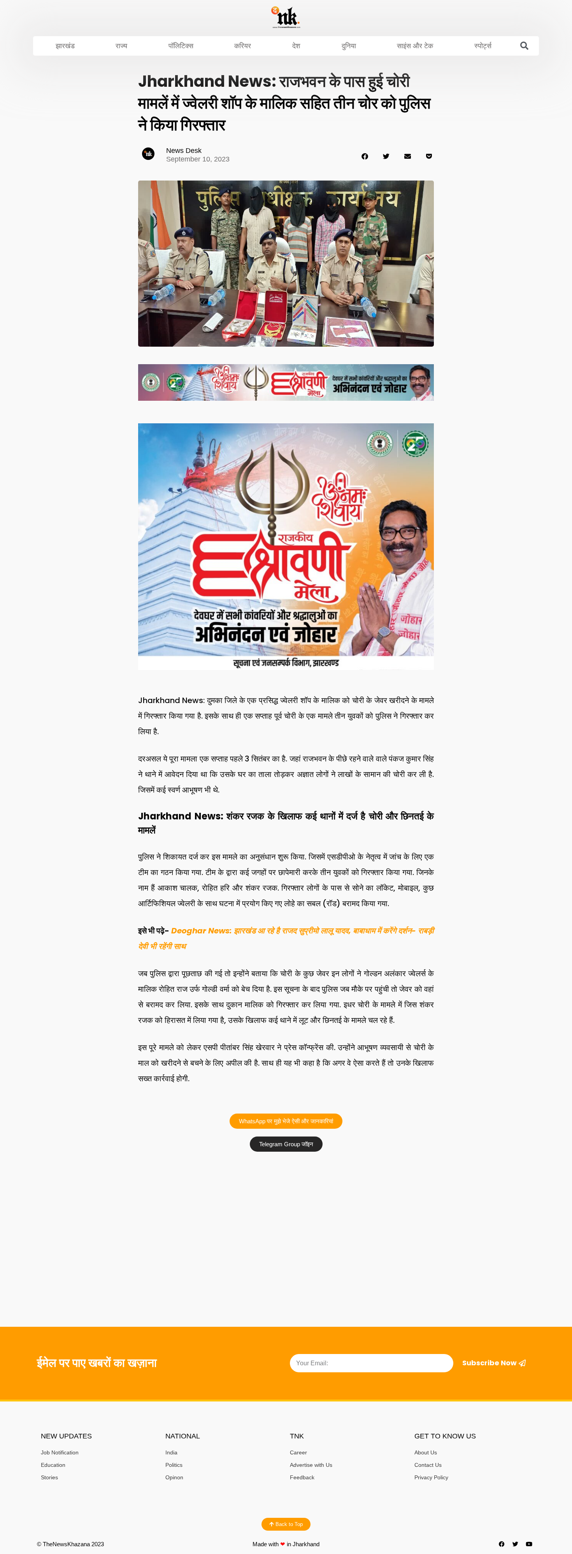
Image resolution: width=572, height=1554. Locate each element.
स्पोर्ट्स (482, 46)
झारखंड (65, 46)
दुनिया (349, 46)
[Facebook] (502, 1544)
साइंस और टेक (415, 46)
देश (296, 46)
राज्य (121, 46)
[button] (524, 46)
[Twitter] (515, 1544)
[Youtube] (529, 1544)
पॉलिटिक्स (180, 46)
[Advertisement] (286, 1213)
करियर (242, 46)
